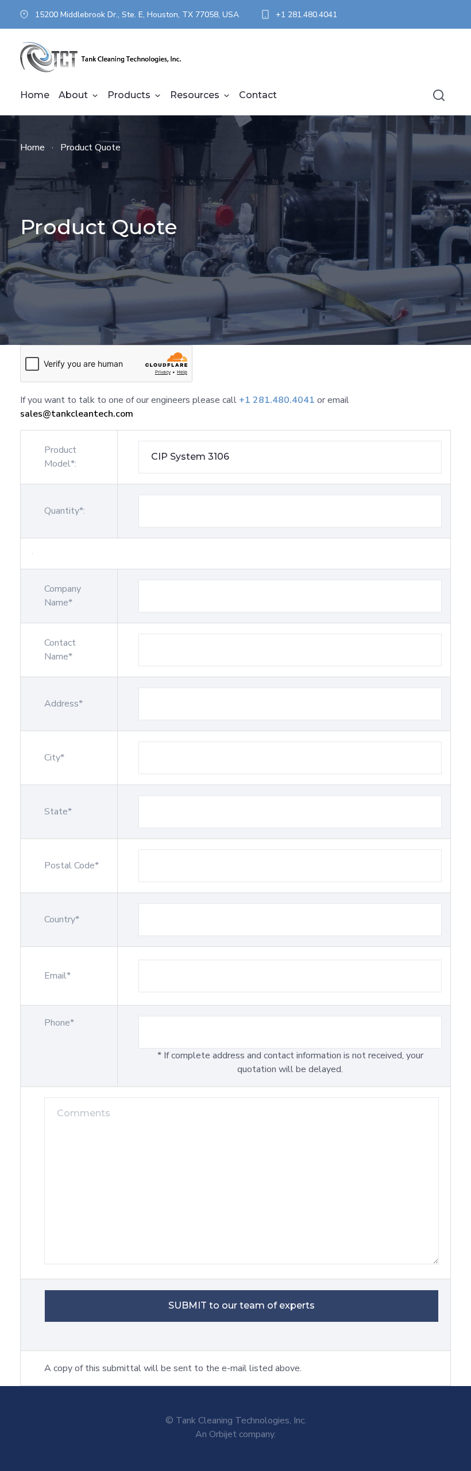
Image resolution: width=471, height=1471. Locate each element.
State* (58, 811)
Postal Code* (71, 865)
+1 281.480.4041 (306, 14)
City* (54, 757)
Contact (258, 95)
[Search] (439, 95)
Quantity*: (64, 510)
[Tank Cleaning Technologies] (106, 57)
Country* (61, 919)
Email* (57, 975)
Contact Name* (60, 649)
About (73, 95)
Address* (63, 703)
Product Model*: (60, 457)
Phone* (59, 1022)
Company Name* (62, 596)
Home (34, 95)
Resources (194, 95)
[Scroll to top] (416, 1416)
